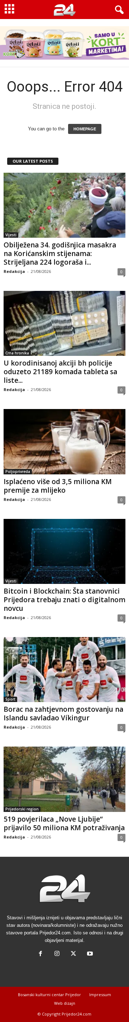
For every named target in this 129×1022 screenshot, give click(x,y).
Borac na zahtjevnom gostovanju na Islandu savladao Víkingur (63, 714)
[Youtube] (89, 954)
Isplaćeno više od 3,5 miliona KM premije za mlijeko (58, 486)
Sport (10, 699)
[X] (73, 954)
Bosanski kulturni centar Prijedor (49, 994)
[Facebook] (40, 954)
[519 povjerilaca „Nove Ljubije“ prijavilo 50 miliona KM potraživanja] (64, 779)
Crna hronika (17, 353)
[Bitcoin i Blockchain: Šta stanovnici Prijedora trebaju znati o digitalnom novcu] (64, 551)
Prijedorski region (22, 809)
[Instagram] (57, 954)
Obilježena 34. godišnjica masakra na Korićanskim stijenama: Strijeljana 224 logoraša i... (60, 253)
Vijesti (10, 234)
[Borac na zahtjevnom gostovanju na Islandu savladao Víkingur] (64, 669)
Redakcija (14, 271)
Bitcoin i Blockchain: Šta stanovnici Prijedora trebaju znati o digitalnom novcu (64, 599)
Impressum (100, 994)
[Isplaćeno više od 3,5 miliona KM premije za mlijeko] (64, 441)
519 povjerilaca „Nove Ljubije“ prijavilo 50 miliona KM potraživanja (64, 823)
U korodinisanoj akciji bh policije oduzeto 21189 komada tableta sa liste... (60, 371)
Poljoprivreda (17, 471)
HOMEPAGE (84, 129)
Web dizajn (64, 1003)
